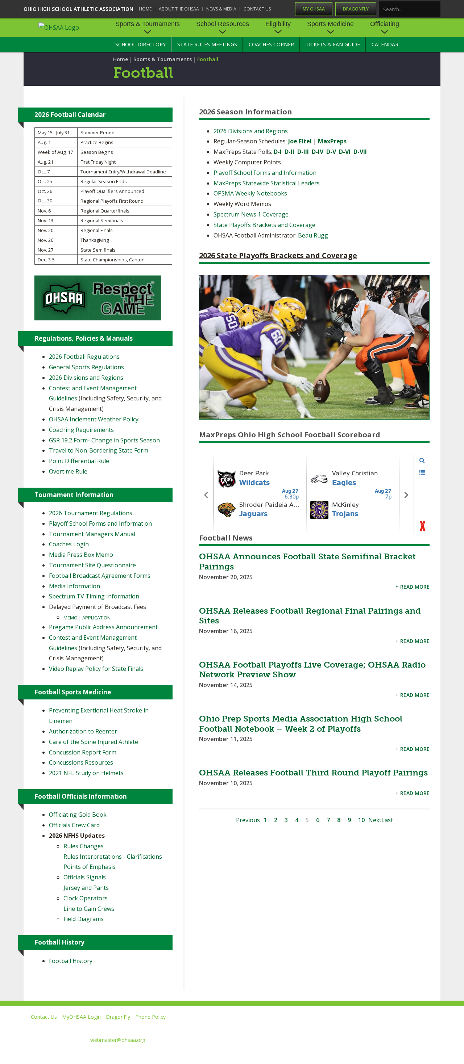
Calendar (385, 44)
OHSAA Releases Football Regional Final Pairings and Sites (310, 616)
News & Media (221, 9)
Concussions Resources (81, 762)
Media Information (74, 586)
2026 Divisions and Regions (251, 131)
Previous (248, 820)
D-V (331, 152)
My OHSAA (314, 9)
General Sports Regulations (86, 367)
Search (435, 9)
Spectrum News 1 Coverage (251, 214)
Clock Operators (85, 898)
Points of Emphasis (89, 867)
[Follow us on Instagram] (400, 1027)
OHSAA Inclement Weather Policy (93, 419)
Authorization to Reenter (83, 731)
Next (374, 820)
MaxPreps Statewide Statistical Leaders (267, 183)
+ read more (412, 586)
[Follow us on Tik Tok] (433, 1027)
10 (361, 820)
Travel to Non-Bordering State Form (98, 450)
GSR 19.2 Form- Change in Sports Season (104, 440)
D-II (289, 152)
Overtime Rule (68, 471)
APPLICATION (96, 617)
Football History (70, 961)
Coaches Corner (271, 44)
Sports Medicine (330, 24)
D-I (278, 152)
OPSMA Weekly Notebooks (250, 193)
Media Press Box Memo (81, 555)
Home (145, 9)
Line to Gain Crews (88, 909)
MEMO (71, 617)
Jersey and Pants (86, 888)
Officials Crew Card (74, 825)
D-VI (345, 152)
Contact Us (257, 9)
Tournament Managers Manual (92, 534)
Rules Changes (83, 846)
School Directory (140, 44)
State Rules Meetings (207, 44)
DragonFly (356, 9)
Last (387, 820)
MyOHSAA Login (81, 1016)
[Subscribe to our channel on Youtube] (367, 1027)
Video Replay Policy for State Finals (96, 669)
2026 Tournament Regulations (90, 513)
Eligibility (278, 24)
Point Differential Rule (79, 461)
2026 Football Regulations (84, 357)
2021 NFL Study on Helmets (86, 773)
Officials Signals (84, 877)
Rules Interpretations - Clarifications (112, 857)
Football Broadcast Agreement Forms (99, 576)
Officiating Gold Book (78, 815)
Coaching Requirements (81, 430)
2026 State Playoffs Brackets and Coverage (278, 255)
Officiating (384, 24)
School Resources (222, 24)
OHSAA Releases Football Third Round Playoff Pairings (313, 772)
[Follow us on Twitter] (334, 1027)
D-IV (317, 152)
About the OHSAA (179, 9)
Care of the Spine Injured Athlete (93, 742)
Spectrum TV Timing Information (94, 596)
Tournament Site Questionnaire (92, 565)
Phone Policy (150, 1016)
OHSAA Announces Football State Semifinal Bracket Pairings (307, 561)
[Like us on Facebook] (304, 1027)
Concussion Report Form (82, 752)
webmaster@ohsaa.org (117, 1039)
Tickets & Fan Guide (333, 44)
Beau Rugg (313, 235)
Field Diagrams (83, 919)
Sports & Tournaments (147, 24)
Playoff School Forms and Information (265, 173)
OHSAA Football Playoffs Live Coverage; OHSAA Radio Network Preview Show (312, 670)
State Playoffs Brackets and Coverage (264, 225)
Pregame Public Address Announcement (103, 627)
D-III (303, 152)
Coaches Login (69, 544)
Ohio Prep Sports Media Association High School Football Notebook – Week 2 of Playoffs (300, 724)
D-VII (360, 152)
